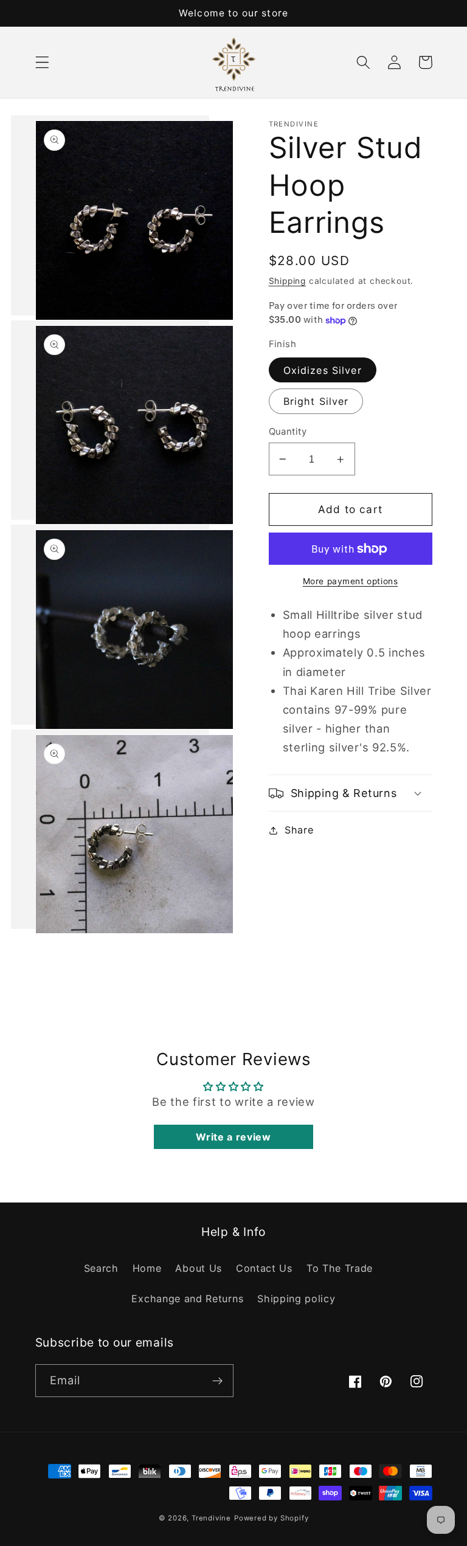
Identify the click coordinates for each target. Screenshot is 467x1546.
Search (101, 1268)
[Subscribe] (217, 1380)
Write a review (233, 1137)
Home (147, 1268)
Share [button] (299, 830)
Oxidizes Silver (322, 370)
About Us (198, 1268)
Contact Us (264, 1268)
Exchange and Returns (187, 1298)
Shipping (287, 281)
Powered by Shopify (271, 1518)
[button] (42, 62)
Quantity (288, 431)
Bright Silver (316, 401)
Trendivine (211, 1518)
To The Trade (339, 1268)
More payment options (350, 581)
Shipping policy (296, 1298)
